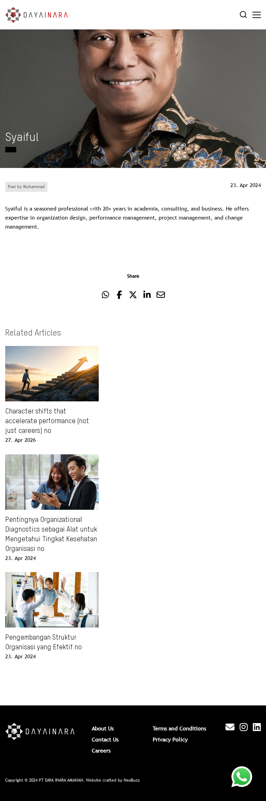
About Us (103, 728)
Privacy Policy (170, 739)
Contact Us (105, 739)
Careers (101, 750)
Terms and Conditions (179, 728)
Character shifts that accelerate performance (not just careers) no (47, 421)
